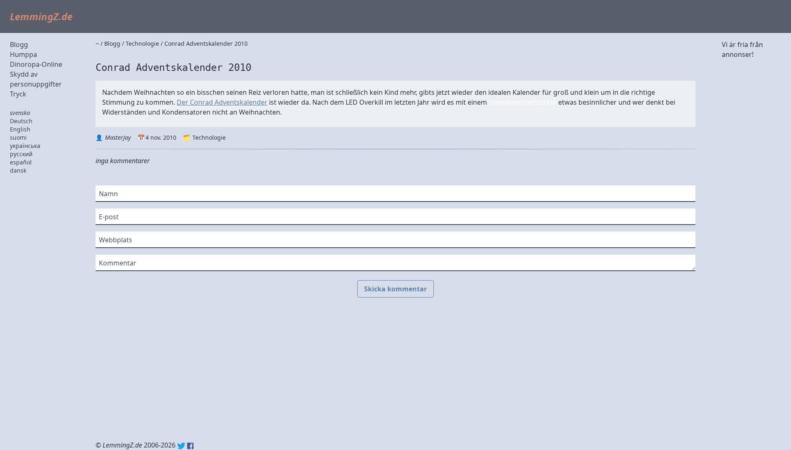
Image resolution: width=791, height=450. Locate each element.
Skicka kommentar (395, 288)
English (20, 129)
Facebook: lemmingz (190, 446)
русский (21, 154)
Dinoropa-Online (36, 64)
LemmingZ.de (41, 16)
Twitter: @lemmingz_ (181, 446)
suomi (18, 137)
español (21, 162)
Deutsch (21, 121)
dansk (18, 170)
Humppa (23, 54)
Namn (108, 193)
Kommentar (117, 262)
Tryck (18, 93)
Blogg (19, 44)
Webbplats (115, 239)
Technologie (209, 137)
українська (25, 146)
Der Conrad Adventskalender (222, 102)
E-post (109, 216)
